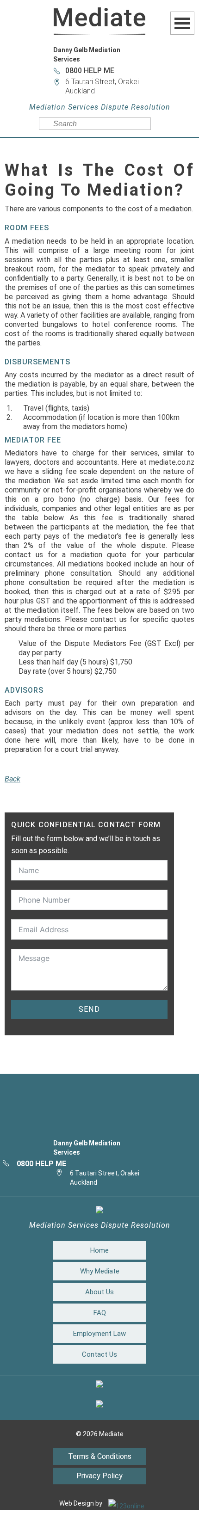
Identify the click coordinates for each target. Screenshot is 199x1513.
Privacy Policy (99, 1475)
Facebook (99, 1101)
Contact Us (99, 1354)
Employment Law (99, 1333)
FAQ (99, 1313)
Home (99, 1250)
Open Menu (182, 23)
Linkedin (99, 1120)
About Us (99, 1292)
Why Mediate (99, 1271)
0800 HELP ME (89, 70)
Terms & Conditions (99, 1456)
